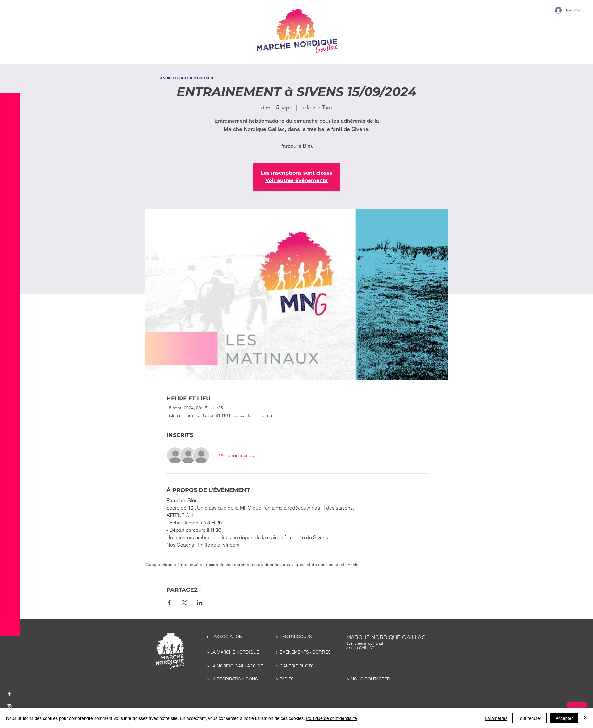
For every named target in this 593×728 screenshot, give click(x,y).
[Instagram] (9, 706)
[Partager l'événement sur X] (184, 602)
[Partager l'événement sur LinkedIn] (200, 602)
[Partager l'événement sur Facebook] (169, 602)
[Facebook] (9, 694)
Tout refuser (529, 718)
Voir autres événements (296, 180)
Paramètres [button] (496, 718)
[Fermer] (585, 718)
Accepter (564, 718)
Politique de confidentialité (331, 718)
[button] (10, 21)
